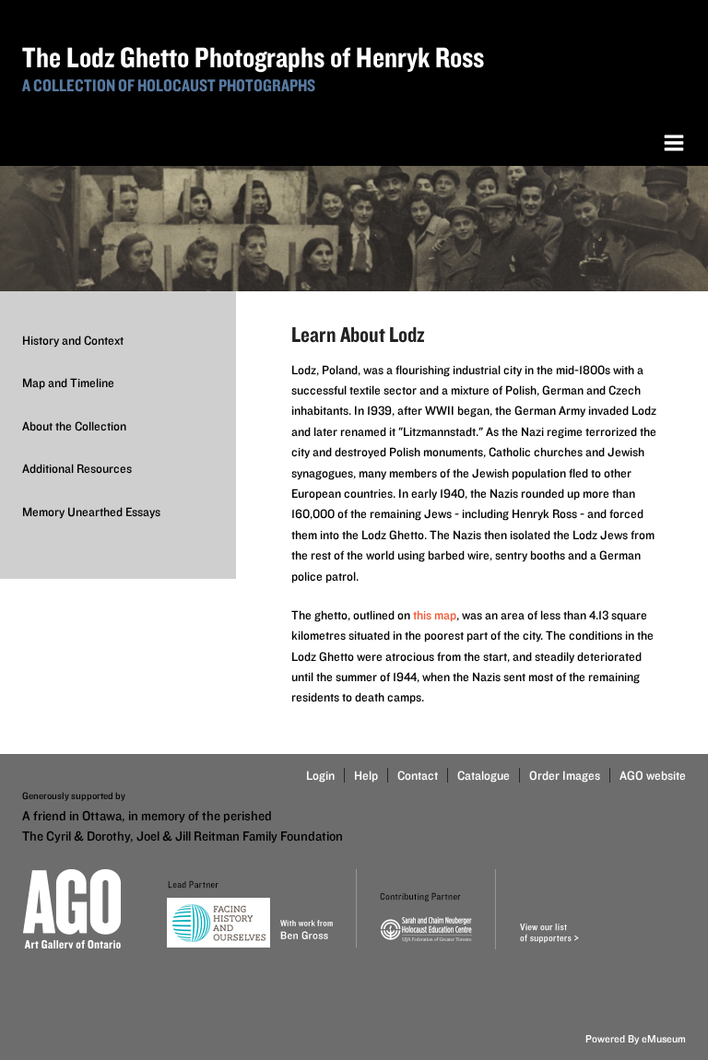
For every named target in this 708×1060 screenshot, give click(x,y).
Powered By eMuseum (635, 1038)
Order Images (564, 775)
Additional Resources (77, 468)
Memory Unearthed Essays (91, 511)
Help (366, 775)
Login (320, 775)
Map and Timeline (68, 382)
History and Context (73, 340)
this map (434, 614)
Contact (417, 775)
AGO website (653, 775)
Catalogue (483, 775)
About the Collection (74, 425)
